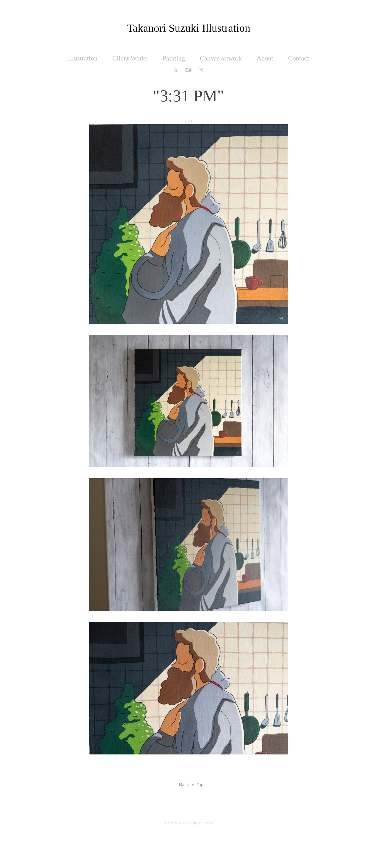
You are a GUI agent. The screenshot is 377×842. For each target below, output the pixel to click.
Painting (174, 58)
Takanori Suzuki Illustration (188, 28)
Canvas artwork (221, 58)
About (265, 58)
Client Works (130, 58)
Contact (298, 58)
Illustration (82, 58)
